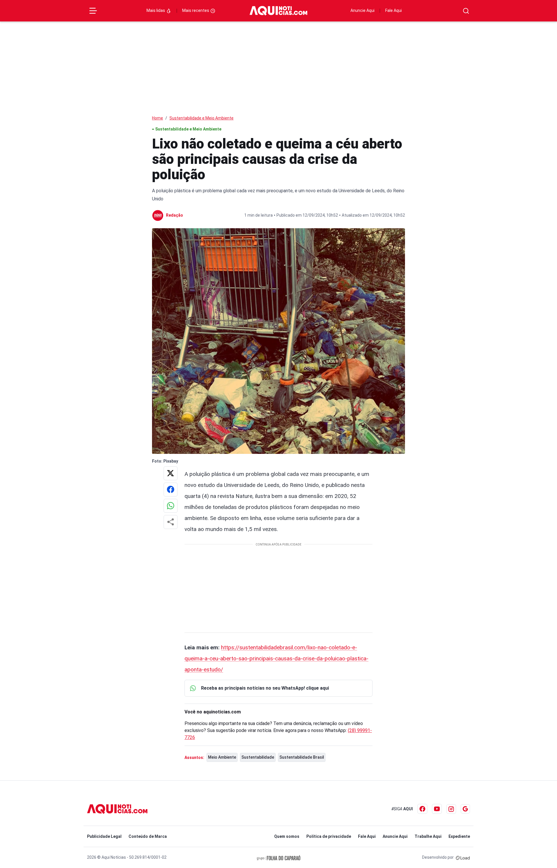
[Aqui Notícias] (278, 11)
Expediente (459, 836)
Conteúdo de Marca (148, 836)
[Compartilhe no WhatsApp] (171, 506)
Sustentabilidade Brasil (301, 757)
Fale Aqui (393, 10)
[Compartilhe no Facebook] (171, 489)
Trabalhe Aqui (428, 836)
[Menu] (93, 11)
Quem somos (286, 836)
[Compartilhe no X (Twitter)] (171, 473)
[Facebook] (422, 809)
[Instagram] (451, 809)
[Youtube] (437, 809)
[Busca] (466, 11)
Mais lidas (156, 10)
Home (157, 118)
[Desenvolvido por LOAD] (463, 857)
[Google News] (465, 808)
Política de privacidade (328, 836)
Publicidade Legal (104, 836)
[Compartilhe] (171, 522)
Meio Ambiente (222, 757)
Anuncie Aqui (362, 10)
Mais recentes (196, 10)
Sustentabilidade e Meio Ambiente (201, 118)
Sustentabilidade (257, 757)
